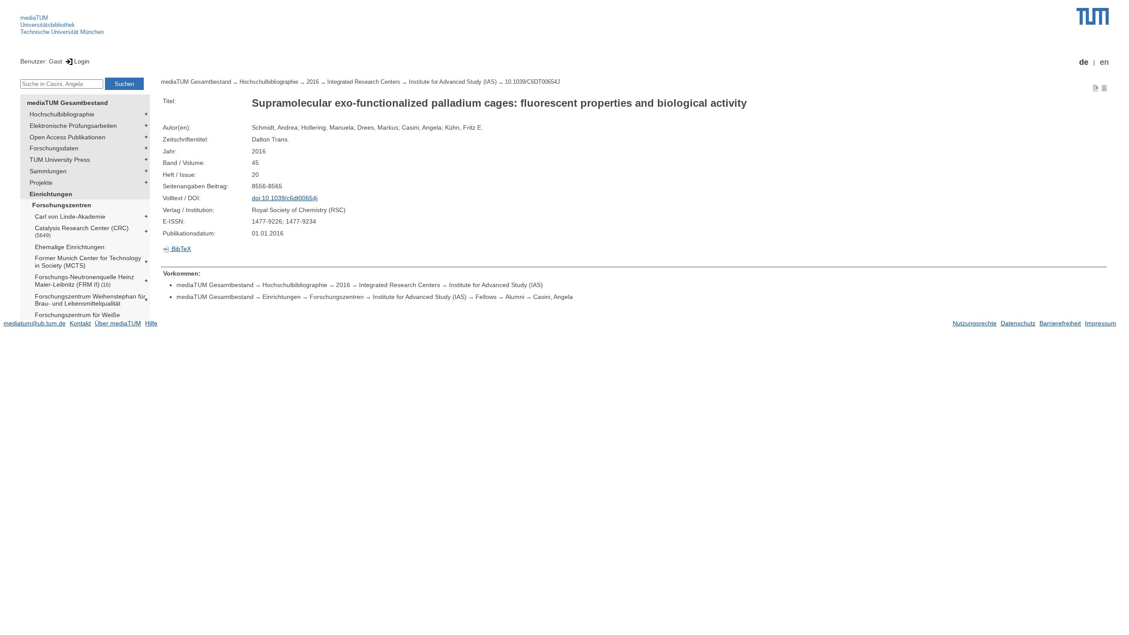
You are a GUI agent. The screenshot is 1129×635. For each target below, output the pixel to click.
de (1083, 62)
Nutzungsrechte (975, 323)
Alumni (514, 296)
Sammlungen (48, 171)
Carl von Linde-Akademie (70, 216)
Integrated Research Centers (363, 82)
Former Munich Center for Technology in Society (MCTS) (88, 261)
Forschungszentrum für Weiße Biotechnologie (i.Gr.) (77, 318)
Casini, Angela (553, 296)
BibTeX (180, 248)
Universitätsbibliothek (47, 25)
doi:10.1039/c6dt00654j (285, 198)
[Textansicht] (1104, 88)
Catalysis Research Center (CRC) (82, 231)
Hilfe (151, 323)
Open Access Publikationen (67, 137)
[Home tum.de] (1093, 16)
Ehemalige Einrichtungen (70, 246)
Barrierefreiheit (1060, 323)
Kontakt (80, 323)
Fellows (486, 296)
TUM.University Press (60, 159)
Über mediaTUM (118, 323)
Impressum (1100, 323)
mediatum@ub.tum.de (35, 323)
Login (82, 61)
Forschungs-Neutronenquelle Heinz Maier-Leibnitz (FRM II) (84, 280)
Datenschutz (1018, 323)
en (1104, 62)
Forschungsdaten (54, 148)
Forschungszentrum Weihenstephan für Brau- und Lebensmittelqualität (90, 300)
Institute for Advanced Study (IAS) (453, 82)
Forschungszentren (61, 205)
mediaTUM (34, 18)
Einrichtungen (51, 194)
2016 (313, 82)
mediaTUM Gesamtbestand (67, 102)
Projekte (41, 182)
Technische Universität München (62, 32)
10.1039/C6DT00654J (532, 82)
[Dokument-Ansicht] (1095, 88)
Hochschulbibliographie (62, 114)
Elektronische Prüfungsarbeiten (73, 125)
